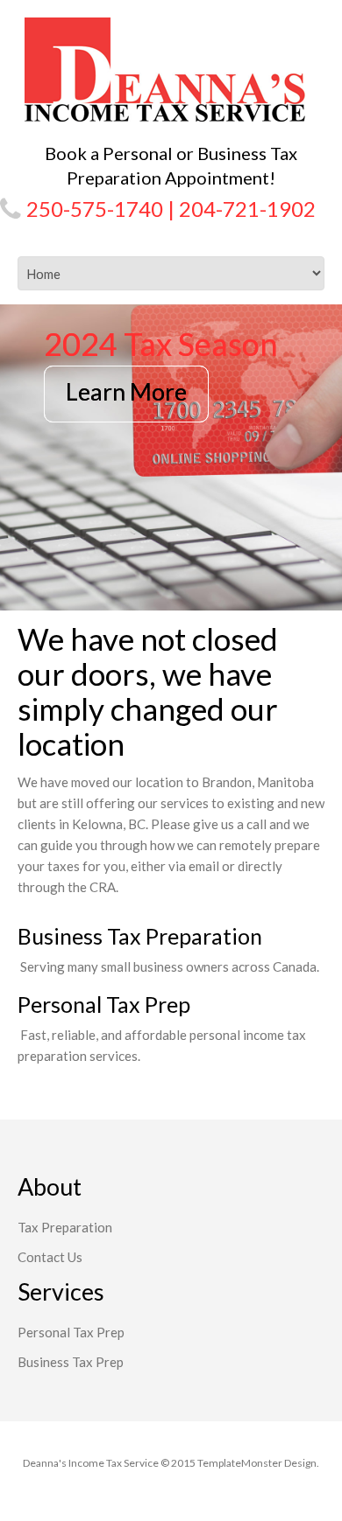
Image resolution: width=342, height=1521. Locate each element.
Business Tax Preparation (140, 936)
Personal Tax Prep (104, 1004)
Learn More (126, 391)
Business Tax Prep (71, 1362)
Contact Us (50, 1257)
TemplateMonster (239, 1462)
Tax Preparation (65, 1227)
